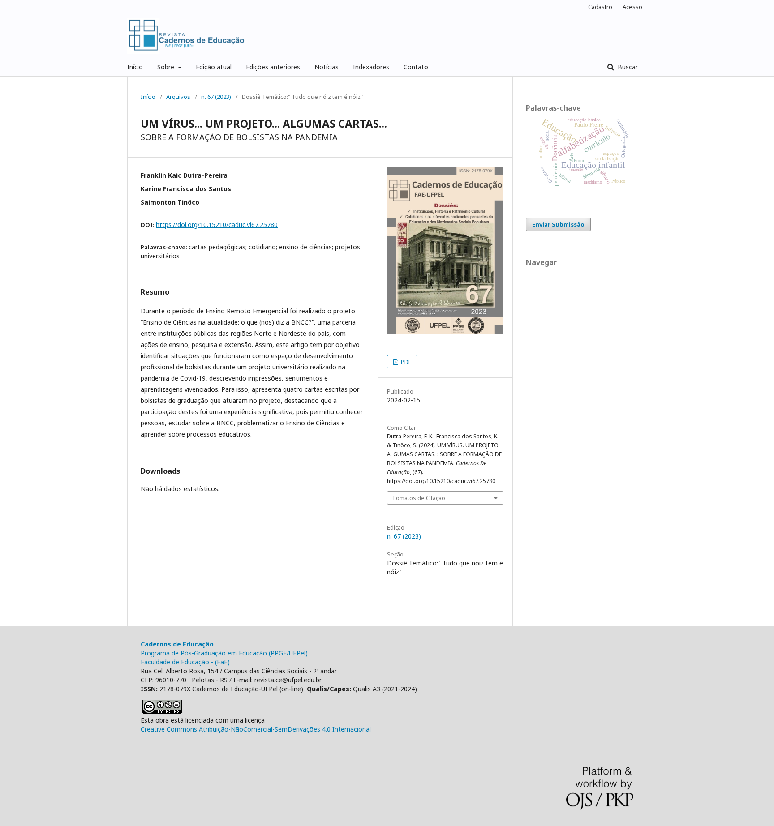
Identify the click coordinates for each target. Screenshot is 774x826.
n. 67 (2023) (216, 97)
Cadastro (600, 7)
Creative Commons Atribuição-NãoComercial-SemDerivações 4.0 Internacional (256, 729)
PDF (405, 362)
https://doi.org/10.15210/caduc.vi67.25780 (217, 224)
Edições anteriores (273, 67)
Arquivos (178, 97)
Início (135, 67)
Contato (416, 67)
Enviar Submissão (558, 224)
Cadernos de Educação (177, 644)
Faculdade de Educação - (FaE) (186, 662)
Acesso (632, 7)
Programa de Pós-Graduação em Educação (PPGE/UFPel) (224, 653)
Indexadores (371, 67)
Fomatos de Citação (419, 498)
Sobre (166, 67)
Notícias (326, 67)
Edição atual (214, 67)
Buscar (627, 67)
